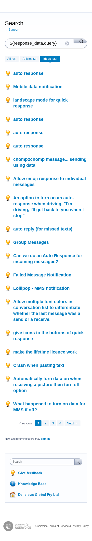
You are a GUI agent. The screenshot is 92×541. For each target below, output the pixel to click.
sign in (45, 438)
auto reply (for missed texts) (42, 229)
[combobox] (43, 461)
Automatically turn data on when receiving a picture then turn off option (47, 384)
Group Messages (31, 242)
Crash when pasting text (38, 365)
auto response (28, 73)
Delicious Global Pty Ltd (38, 495)
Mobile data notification (38, 86)
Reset (67, 43)
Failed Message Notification (42, 274)
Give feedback (30, 473)
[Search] (80, 41)
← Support (12, 29)
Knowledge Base (32, 484)
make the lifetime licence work (45, 352)
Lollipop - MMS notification (41, 288)
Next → (72, 423)
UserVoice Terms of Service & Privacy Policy (62, 525)
